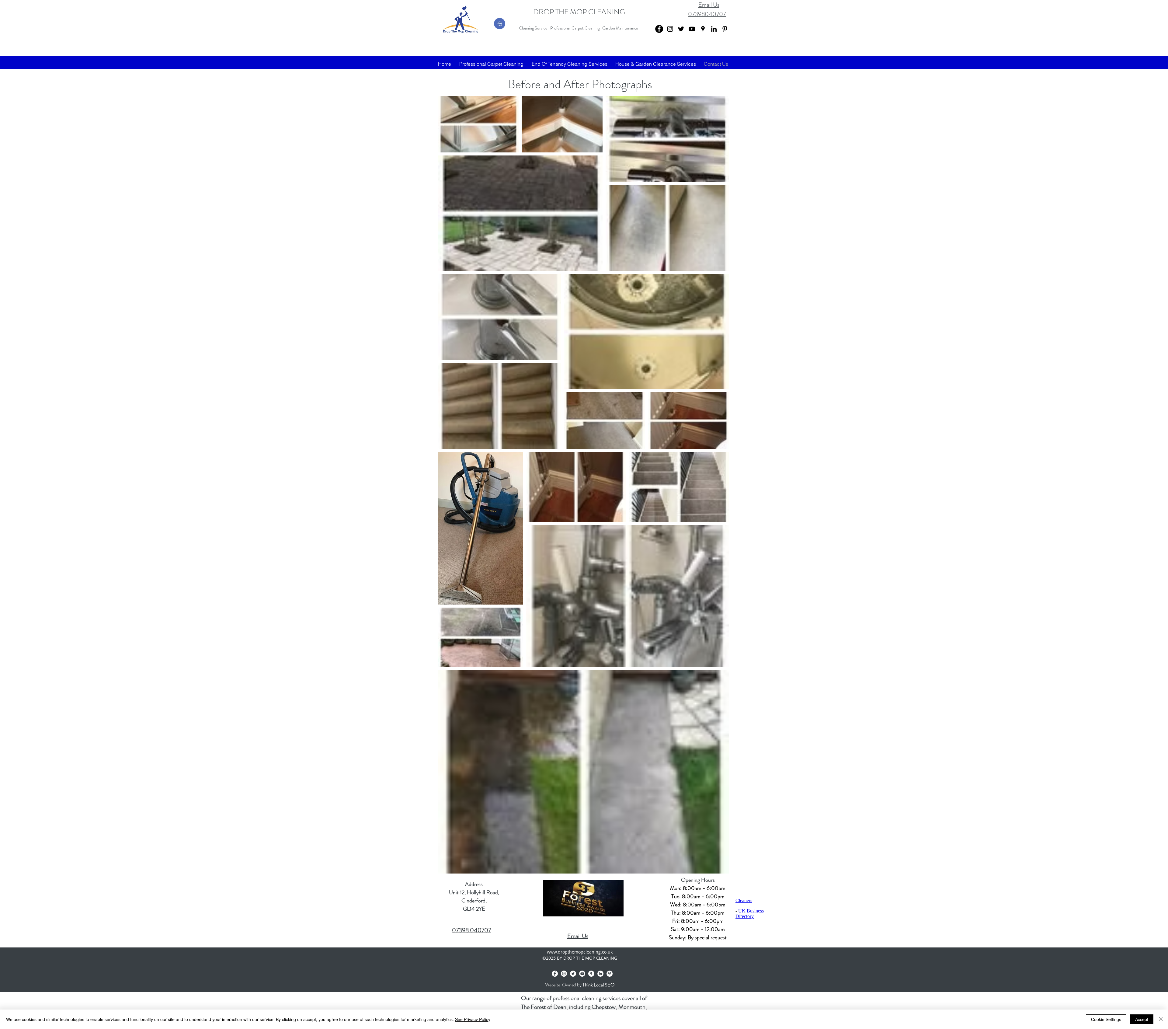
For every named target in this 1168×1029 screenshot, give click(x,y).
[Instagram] (670, 29)
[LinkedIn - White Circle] (600, 974)
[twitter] (681, 29)
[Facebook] (659, 29)
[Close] (1160, 1019)
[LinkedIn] (714, 29)
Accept (1141, 1019)
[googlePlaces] (703, 29)
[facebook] (555, 974)
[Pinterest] (725, 29)
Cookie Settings (1106, 1019)
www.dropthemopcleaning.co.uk (580, 952)
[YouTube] (692, 29)
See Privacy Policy (472, 1019)
